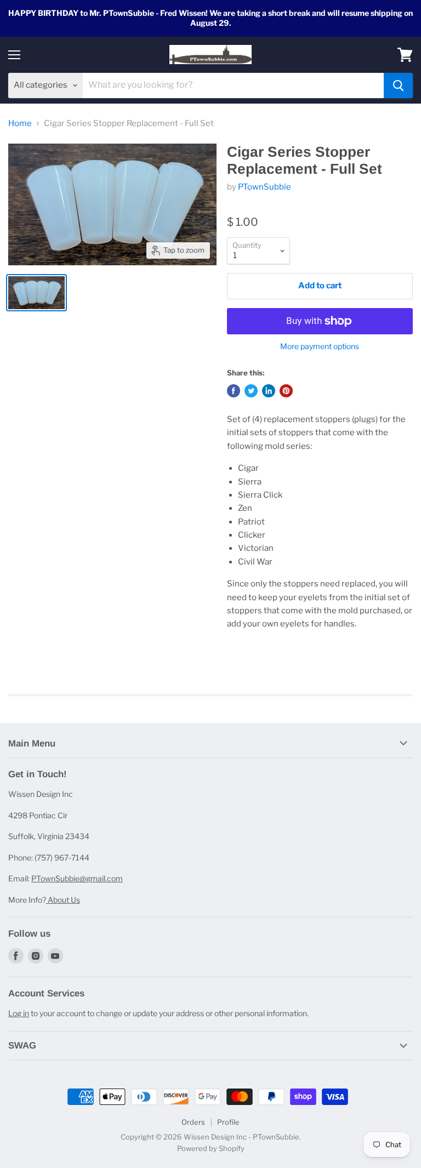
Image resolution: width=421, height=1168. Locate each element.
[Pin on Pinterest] (286, 390)
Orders (193, 1122)
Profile (228, 1122)
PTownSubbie (264, 187)
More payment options (319, 346)
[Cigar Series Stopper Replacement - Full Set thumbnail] (36, 292)
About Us (63, 899)
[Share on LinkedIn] (268, 390)
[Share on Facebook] (233, 390)
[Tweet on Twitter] (251, 390)
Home (20, 123)
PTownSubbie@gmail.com (77, 878)
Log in (18, 1013)
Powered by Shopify (210, 1148)
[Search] (398, 85)
